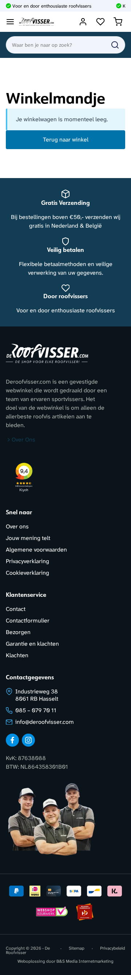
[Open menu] (10, 21)
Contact (15, 609)
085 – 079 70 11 (35, 710)
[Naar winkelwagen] (118, 21)
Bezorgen (18, 632)
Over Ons (23, 439)
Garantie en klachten (32, 643)
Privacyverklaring (27, 561)
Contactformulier (27, 620)
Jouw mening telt (28, 538)
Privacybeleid (112, 948)
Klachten (17, 655)
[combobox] (65, 45)
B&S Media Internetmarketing (85, 961)
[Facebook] (12, 740)
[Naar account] (83, 21)
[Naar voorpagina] (36, 22)
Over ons (17, 526)
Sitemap (76, 948)
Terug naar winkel (65, 139)
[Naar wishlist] (100, 21)
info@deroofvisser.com (44, 722)
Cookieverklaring (27, 573)
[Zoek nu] (115, 45)
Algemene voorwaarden (36, 549)
